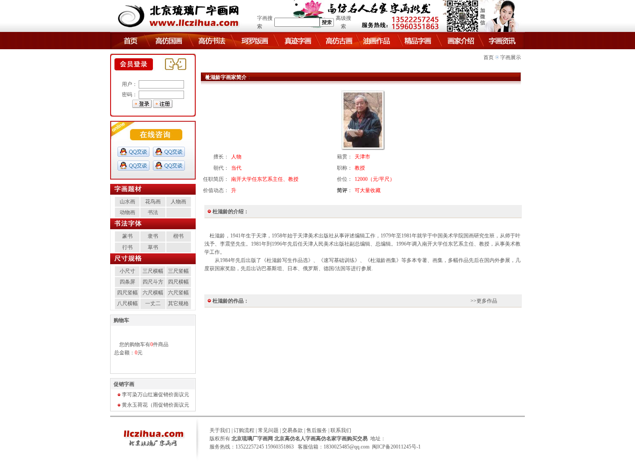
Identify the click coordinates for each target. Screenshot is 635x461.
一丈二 (153, 303)
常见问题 (268, 430)
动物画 (127, 212)
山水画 (127, 202)
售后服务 (316, 430)
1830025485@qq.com (346, 447)
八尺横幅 (127, 303)
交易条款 (292, 430)
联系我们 (340, 430)
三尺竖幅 (178, 271)
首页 (488, 57)
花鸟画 (153, 202)
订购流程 (244, 430)
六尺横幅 (153, 293)
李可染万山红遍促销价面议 (153, 395)
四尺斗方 (153, 282)
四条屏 (127, 282)
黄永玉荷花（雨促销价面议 (153, 405)
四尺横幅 (178, 282)
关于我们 (220, 430)
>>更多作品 (483, 301)
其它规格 (178, 303)
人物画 (178, 202)
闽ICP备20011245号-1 (396, 447)
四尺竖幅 (127, 293)
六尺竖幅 (178, 293)
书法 (153, 212)
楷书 (178, 236)
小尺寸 (127, 271)
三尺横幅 (153, 271)
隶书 (153, 236)
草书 (153, 247)
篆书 (127, 236)
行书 (127, 247)
